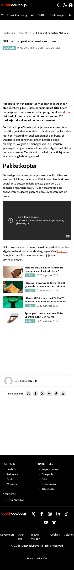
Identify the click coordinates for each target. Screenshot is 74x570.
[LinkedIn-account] (58, 514)
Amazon (62, 251)
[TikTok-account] (66, 514)
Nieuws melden (35, 536)
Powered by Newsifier (37, 558)
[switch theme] (64, 5)
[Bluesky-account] (54, 522)
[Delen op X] (42, 393)
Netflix (42, 15)
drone (67, 112)
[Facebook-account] (42, 514)
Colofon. (69, 534)
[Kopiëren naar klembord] (56, 393)
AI (32, 15)
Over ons (21, 536)
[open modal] (70, 5)
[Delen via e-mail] (63, 393)
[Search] (59, 5)
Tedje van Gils (52, 47)
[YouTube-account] (46, 522)
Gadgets (9, 47)
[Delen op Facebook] (35, 393)
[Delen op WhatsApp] (28, 393)
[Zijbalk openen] (2, 15)
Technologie (57, 15)
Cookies (55, 534)
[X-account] (33, 514)
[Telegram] (49, 393)
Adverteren (7, 534)
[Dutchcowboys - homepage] (14, 5)
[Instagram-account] (50, 514)
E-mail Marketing (17, 15)
